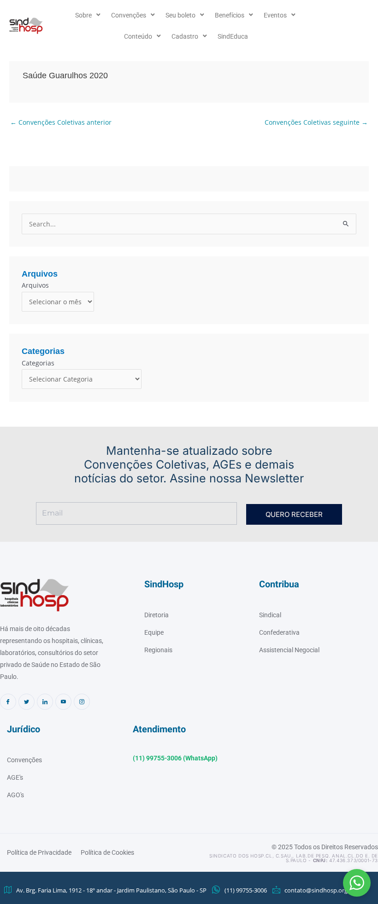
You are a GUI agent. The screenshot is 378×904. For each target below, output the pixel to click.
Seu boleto (180, 15)
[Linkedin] (45, 702)
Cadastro (184, 36)
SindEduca (233, 36)
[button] (357, 883)
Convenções (128, 15)
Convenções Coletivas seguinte (316, 122)
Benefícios (229, 15)
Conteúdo (138, 36)
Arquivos (35, 285)
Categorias (38, 363)
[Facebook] (8, 702)
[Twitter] (26, 702)
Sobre (83, 15)
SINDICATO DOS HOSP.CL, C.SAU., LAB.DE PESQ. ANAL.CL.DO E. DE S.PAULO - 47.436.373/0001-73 (293, 858)
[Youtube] (63, 702)
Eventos (275, 15)
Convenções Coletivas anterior (61, 122)
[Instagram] (82, 702)
